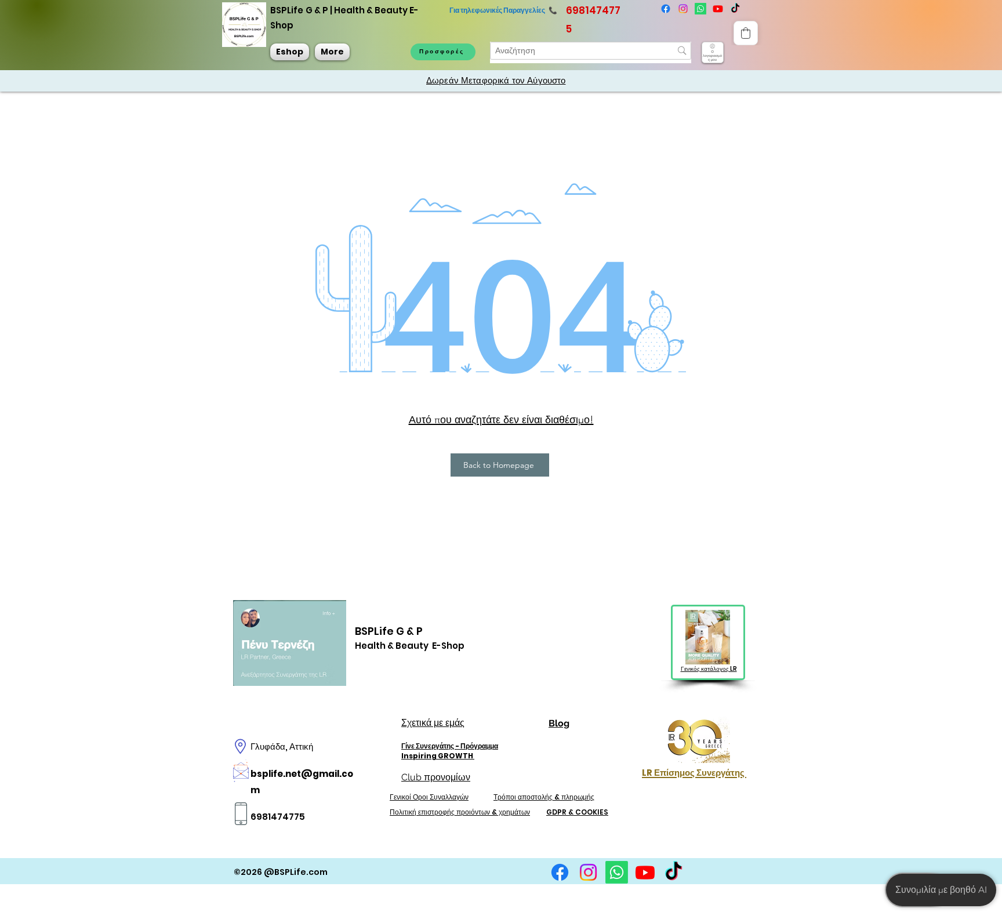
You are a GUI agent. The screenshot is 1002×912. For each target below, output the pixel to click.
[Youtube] (718, 8)
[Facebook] (665, 8)
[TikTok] (673, 872)
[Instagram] (683, 8)
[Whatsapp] (700, 8)
